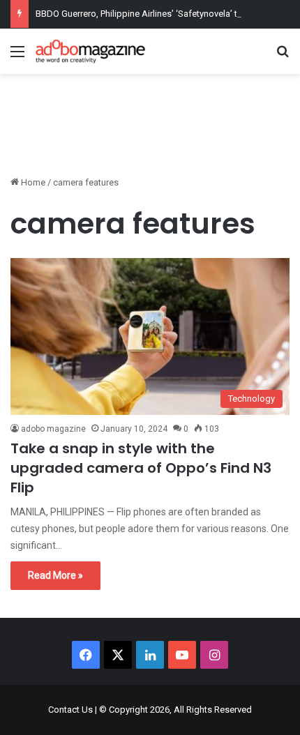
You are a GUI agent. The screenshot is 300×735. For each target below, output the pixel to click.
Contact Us (70, 709)
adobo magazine (53, 429)
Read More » (55, 575)
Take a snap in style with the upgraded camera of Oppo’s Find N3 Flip (140, 468)
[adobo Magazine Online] (91, 51)
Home (32, 182)
